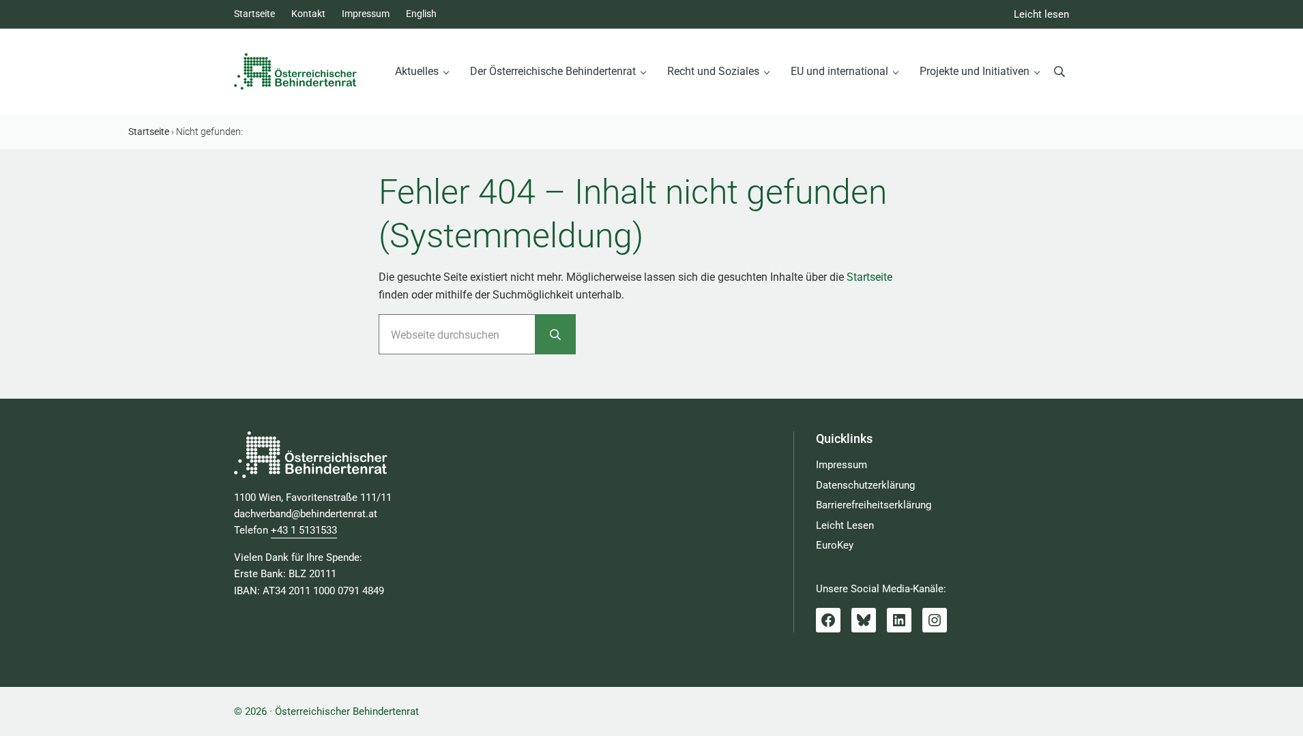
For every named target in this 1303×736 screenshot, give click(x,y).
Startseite (869, 277)
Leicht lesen (1041, 14)
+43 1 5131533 (304, 530)
